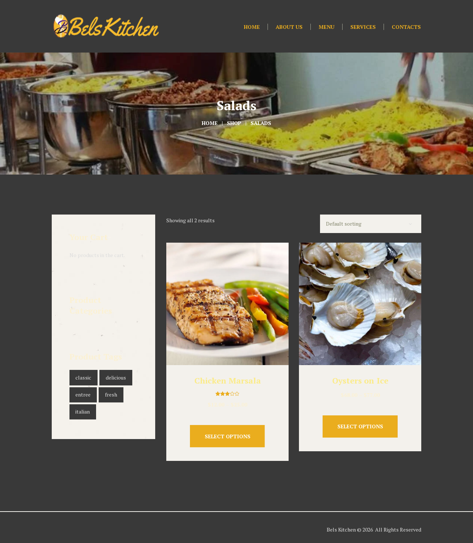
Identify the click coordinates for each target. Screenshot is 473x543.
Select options (228, 436)
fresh (111, 394)
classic (83, 377)
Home (210, 123)
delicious (116, 377)
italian (82, 411)
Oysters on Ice (360, 380)
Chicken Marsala (227, 380)
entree (83, 394)
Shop (234, 123)
